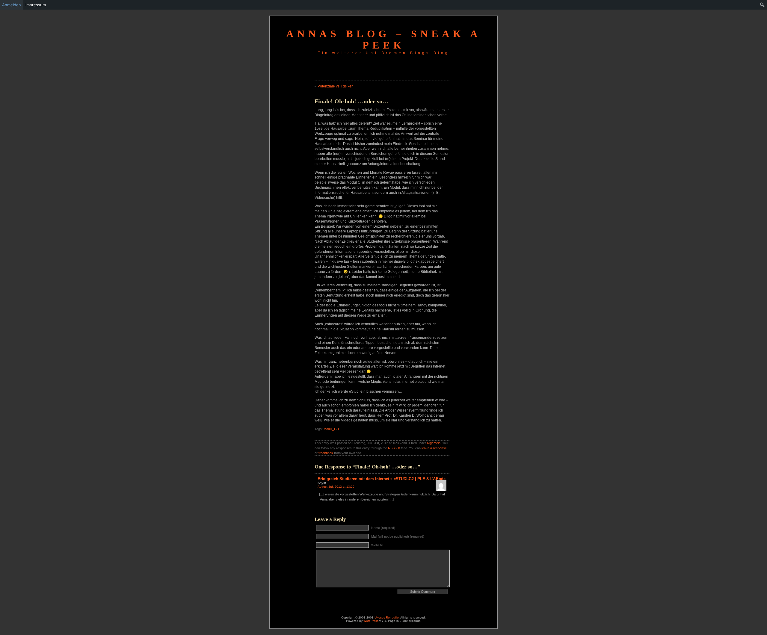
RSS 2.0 (394, 448)
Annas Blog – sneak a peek (383, 39)
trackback (325, 453)
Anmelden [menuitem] (11, 4)
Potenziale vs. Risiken (336, 86)
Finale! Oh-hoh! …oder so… (351, 101)
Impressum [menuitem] (35, 4)
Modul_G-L (332, 429)
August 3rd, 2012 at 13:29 (336, 486)
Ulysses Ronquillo (387, 617)
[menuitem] (762, 5)
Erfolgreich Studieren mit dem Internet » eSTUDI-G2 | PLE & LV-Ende (382, 479)
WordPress (370, 620)
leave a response (434, 448)
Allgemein (433, 443)
